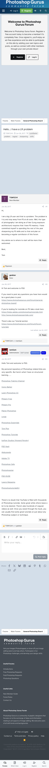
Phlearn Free (7, 399)
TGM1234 (9, 133)
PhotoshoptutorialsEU (10, 488)
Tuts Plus (5, 428)
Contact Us (7, 700)
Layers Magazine (8, 482)
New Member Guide (10, 694)
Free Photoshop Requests (12, 672)
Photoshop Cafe (8, 464)
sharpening (24, 136)
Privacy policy (33, 736)
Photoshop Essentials (10, 423)
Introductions (8, 669)
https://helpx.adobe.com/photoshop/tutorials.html (22, 312)
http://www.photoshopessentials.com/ (17, 315)
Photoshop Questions (11, 678)
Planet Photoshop (9, 411)
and (13, 341)
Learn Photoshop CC (10, 393)
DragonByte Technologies (30, 749)
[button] (4, 537)
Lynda (4, 417)
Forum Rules (7, 697)
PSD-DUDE (6, 476)
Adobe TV (6, 458)
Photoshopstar (8, 470)
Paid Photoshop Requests (12, 675)
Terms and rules (20, 736)
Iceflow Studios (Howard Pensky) (15, 440)
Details (42, 749)
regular (15, 136)
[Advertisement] (24, 92)
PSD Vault (5, 446)
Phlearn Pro (6, 405)
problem (7, 136)
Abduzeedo (6, 452)
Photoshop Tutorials (10, 434)
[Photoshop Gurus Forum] (19, 644)
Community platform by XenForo (24, 744)
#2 (46, 284)
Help (42, 736)
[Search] (45, 10)
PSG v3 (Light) (22, 732)
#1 (46, 207)
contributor (33, 133)
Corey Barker (7, 387)
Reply (44, 260)
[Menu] (3, 10)
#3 (46, 359)
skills (32, 136)
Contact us (8, 736)
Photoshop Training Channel (13, 381)
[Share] (43, 206)
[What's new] (40, 10)
